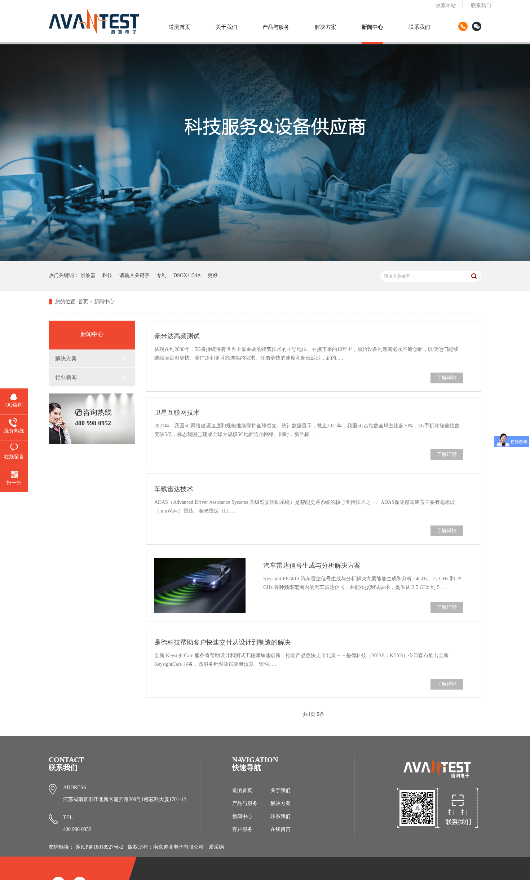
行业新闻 (66, 377)
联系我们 (481, 5)
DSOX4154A (187, 275)
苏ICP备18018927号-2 (99, 847)
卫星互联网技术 (177, 412)
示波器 (88, 275)
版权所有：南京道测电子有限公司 (166, 847)
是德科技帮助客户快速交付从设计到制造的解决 (222, 642)
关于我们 (226, 27)
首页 (83, 301)
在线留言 (280, 829)
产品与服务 (276, 27)
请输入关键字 (134, 275)
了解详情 (447, 377)
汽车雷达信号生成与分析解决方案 (312, 565)
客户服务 (242, 829)
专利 (161, 275)
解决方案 (325, 27)
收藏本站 (446, 5)
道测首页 (179, 27)
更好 (213, 275)
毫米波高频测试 (177, 336)
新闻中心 (372, 27)
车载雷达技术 (173, 489)
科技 (107, 275)
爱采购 (216, 847)
